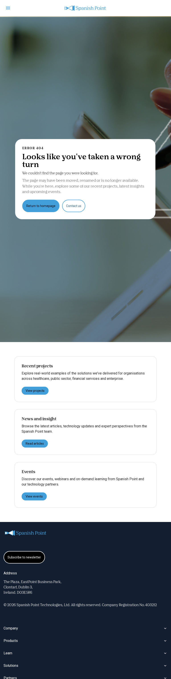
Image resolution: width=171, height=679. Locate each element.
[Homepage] (85, 8)
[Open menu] (8, 8)
